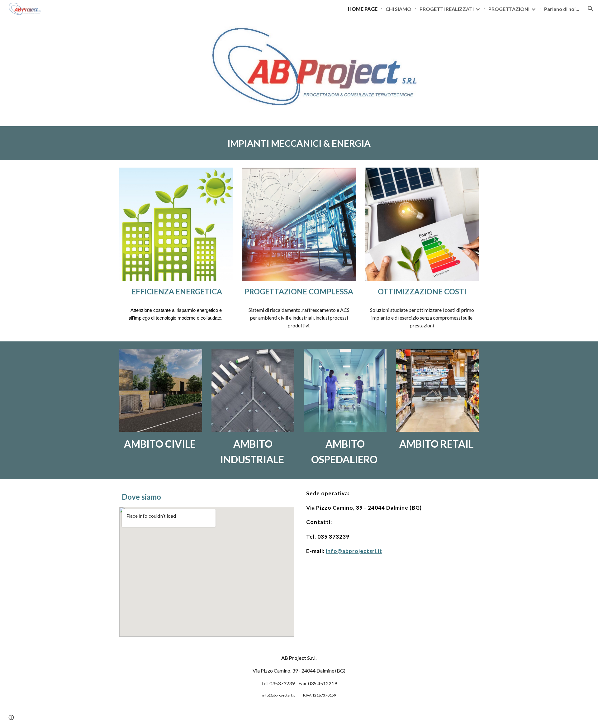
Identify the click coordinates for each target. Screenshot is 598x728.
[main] (299, 143)
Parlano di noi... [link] (561, 9)
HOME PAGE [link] (362, 9)
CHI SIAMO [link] (398, 9)
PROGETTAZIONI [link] (508, 9)
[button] (590, 8)
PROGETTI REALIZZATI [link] (447, 9)
